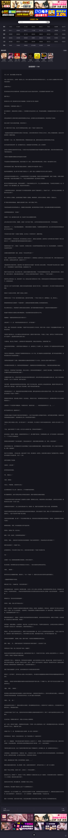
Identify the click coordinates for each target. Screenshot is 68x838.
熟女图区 (56, 37)
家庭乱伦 (18, 41)
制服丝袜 (41, 34)
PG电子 (10, 26)
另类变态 (63, 34)
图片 (4, 38)
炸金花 (48, 26)
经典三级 (48, 34)
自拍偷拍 (18, 30)
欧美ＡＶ (25, 30)
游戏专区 (33, 26)
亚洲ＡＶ (10, 30)
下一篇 (63, 809)
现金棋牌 (56, 26)
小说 (4, 41)
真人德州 (18, 26)
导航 (4, 45)
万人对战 (25, 26)
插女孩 (10, 45)
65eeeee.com (34, 19)
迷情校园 (41, 41)
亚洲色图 (18, 37)
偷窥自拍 (10, 37)
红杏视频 (41, 45)
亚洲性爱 (10, 34)
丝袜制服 (48, 30)
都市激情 (10, 41)
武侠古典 (33, 41)
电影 (4, 34)
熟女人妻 (41, 30)
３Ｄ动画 (33, 30)
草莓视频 (25, 45)
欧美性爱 (33, 34)
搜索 (48, 22)
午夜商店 (18, 45)
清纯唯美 (48, 37)
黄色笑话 (56, 41)
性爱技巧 (63, 41)
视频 (4, 30)
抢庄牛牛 (63, 26)
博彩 (4, 26)
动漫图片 (33, 37)
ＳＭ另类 (63, 30)
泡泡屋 (48, 45)
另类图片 (63, 37)
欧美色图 (25, 37)
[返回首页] (65, 835)
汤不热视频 (33, 45)
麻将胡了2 (41, 26)
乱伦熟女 (56, 34)
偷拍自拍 (18, 34)
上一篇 (6, 809)
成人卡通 (25, 34)
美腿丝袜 (41, 37)
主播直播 (56, 30)
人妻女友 (25, 41)
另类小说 (48, 41)
